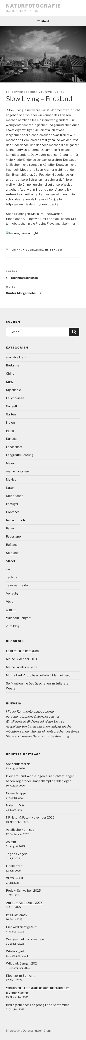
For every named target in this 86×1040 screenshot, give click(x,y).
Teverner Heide (17, 585)
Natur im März (16, 805)
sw (60, 249)
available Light (16, 357)
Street (10, 561)
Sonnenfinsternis (18, 764)
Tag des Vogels (16, 854)
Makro (10, 463)
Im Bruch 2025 (16, 915)
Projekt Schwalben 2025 (23, 890)
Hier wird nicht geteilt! (21, 927)
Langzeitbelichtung (19, 455)
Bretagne (12, 365)
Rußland (12, 544)
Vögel (10, 601)
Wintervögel (15, 951)
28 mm (11, 842)
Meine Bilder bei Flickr (21, 659)
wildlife (11, 610)
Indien (10, 422)
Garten (11, 414)
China (16, 249)
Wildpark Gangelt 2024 (22, 963)
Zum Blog (12, 626)
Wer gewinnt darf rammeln (25, 939)
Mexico (11, 479)
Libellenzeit (14, 866)
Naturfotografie (33, 6)
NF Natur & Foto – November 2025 (30, 817)
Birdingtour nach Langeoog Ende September (37, 1005)
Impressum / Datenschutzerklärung (28, 1030)
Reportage (13, 536)
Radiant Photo (16, 520)
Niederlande (33, 249)
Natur (10, 488)
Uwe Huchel (54, 92)
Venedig (12, 593)
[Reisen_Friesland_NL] (22, 233)
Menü (45, 21)
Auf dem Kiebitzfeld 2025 (24, 903)
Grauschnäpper (17, 793)
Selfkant (12, 553)
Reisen (50, 249)
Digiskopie (13, 390)
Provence (13, 512)
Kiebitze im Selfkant (20, 975)
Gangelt (11, 406)
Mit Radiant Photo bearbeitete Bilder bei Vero (38, 675)
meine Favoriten (17, 471)
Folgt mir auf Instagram (22, 651)
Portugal (12, 504)
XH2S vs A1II (15, 878)
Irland (10, 431)
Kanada (11, 439)
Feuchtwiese (15, 398)
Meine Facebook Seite (21, 667)
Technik (11, 577)
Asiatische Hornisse (20, 829)
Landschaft (14, 447)
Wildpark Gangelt (18, 618)
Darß (9, 382)
